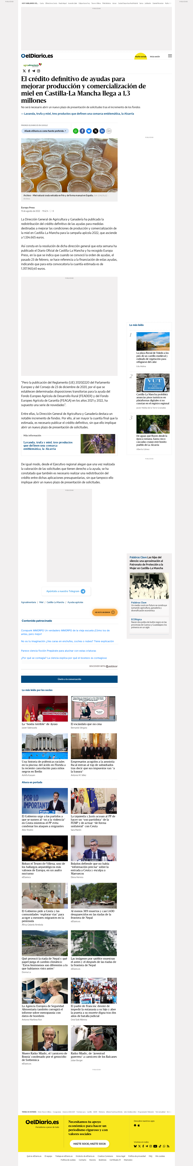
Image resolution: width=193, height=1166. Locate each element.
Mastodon (128, 1160)
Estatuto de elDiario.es (85, 1156)
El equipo (48, 1156)
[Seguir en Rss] (168, 1146)
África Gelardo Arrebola (32, 924)
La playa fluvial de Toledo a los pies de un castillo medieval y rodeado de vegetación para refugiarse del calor (152, 357)
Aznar (114, 3)
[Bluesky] (89, 131)
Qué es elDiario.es (34, 1156)
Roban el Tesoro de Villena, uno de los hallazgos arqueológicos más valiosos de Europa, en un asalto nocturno (43, 868)
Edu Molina (141, 366)
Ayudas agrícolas (75, 602)
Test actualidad (160, 1112)
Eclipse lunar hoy (84, 3)
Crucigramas (57, 1112)
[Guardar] (109, 131)
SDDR (95, 1112)
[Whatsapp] (75, 131)
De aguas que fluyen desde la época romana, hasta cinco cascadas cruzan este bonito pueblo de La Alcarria (151, 440)
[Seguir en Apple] (139, 1125)
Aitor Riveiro (27, 830)
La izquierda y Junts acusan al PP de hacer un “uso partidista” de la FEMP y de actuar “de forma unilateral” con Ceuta (93, 821)
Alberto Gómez (142, 449)
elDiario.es (75, 921)
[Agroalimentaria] (32, 65)
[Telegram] (33, 71)
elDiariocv (26, 877)
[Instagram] (38, 71)
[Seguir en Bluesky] (135, 1146)
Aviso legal (120, 1156)
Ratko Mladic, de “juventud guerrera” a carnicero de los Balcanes (94, 1055)
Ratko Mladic (169, 3)
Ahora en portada (32, 782)
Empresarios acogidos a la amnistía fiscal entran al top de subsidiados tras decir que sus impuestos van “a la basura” (93, 766)
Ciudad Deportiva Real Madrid (128, 3)
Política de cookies (68, 1160)
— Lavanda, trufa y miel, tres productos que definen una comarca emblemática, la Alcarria (77, 113)
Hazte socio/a (140, 57)
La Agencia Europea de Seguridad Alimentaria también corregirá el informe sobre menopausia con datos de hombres (43, 1011)
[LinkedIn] (102, 131)
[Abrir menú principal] (170, 55)
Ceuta (42, 3)
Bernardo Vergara (79, 727)
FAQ (150, 1156)
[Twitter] (24, 71)
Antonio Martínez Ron (32, 1019)
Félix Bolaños (106, 3)
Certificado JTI (115, 1160)
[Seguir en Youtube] (155, 1146)
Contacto (82, 1160)
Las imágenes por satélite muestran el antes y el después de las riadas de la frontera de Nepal (93, 962)
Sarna (141, 3)
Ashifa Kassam (28, 775)
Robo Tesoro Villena (44, 1112)
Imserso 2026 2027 (69, 1112)
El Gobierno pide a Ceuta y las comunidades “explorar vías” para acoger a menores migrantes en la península (43, 916)
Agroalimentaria (28, 602)
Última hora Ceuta (51, 3)
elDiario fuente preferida (114, 1112)
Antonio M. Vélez (78, 775)
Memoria (102, 1112)
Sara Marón (76, 830)
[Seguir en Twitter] (139, 1146)
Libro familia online (130, 1112)
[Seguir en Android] (135, 1125)
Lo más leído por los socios (37, 690)
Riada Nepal (62, 3)
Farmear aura (81, 1112)
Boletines (102, 1160)
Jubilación (148, 3)
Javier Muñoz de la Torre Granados (151, 408)
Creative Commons (105, 1156)
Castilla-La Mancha (55, 602)
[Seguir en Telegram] (147, 1146)
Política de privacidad (137, 1156)
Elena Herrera (77, 877)
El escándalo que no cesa (86, 724)
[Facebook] (29, 71)
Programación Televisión (146, 1112)
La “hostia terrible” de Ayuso (39, 724)
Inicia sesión (155, 57)
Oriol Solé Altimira (79, 1019)
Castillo (89, 1112)
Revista (92, 1160)
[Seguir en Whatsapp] (164, 1146)
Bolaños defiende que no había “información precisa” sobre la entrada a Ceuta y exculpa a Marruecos (90, 868)
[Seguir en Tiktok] (160, 1146)
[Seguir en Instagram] (150, 1146)
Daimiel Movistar (158, 3)
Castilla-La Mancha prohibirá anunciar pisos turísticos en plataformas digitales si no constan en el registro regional (152, 399)
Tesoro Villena (96, 3)
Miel (41, 602)
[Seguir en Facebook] (143, 1146)
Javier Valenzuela (29, 727)
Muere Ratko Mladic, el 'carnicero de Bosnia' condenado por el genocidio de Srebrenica (44, 1057)
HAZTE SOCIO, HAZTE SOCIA (89, 1143)
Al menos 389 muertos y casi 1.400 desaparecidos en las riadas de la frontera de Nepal (92, 914)
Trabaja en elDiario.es (64, 1156)
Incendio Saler (72, 3)
